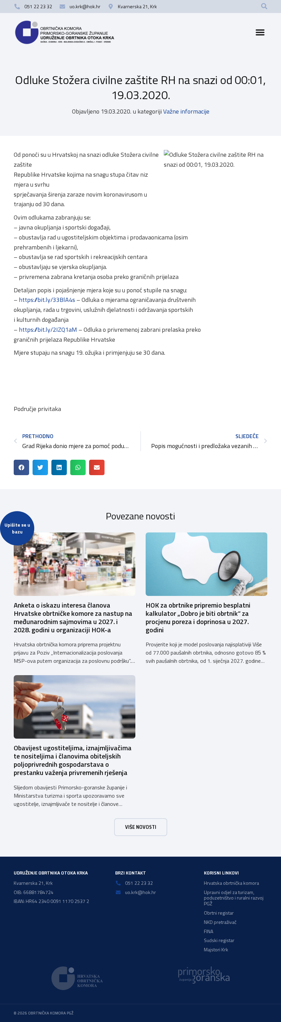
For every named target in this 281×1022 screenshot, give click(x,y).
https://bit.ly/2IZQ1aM (48, 329)
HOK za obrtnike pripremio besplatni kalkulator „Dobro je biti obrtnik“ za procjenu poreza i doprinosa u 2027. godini (198, 617)
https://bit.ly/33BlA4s (47, 299)
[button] (264, 6)
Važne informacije (186, 111)
